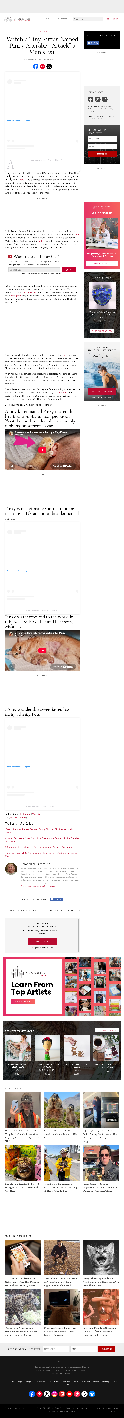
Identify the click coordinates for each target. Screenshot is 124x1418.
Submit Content (66, 1408)
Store (69, 1385)
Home (34, 31)
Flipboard (91, 111)
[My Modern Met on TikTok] (77, 1394)
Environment (85, 1382)
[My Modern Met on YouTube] (69, 1394)
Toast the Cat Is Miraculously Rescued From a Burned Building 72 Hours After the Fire (61, 1187)
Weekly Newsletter (104, 106)
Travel (115, 1382)
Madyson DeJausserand (34, 60)
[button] (63, 19)
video (20, 179)
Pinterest (102, 109)
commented (60, 392)
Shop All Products (102, 331)
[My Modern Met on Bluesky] (92, 1394)
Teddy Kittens (30, 292)
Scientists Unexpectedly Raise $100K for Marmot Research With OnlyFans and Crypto (61, 1134)
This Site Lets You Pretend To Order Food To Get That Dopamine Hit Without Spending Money (23, 1282)
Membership (112, 19)
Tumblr (109, 109)
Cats (51, 31)
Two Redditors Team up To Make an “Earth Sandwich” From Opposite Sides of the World (60, 1282)
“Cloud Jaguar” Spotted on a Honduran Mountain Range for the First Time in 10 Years (21, 1331)
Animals (43, 31)
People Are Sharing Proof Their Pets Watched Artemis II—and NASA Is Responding (60, 1331)
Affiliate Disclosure (56, 1411)
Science (96, 1382)
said (64, 355)
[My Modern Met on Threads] (84, 1394)
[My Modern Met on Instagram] (54, 1394)
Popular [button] (47, 19)
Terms (73, 1411)
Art (13, 1382)
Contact (76, 1408)
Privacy (66, 1411)
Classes (75, 1382)
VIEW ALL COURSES (102, 263)
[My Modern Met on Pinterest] (39, 1394)
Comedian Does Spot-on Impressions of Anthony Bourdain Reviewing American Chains (100, 1187)
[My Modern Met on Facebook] (32, 1394)
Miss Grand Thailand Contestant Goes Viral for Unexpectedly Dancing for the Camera (99, 1331)
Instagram (15, 295)
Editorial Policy (48, 1408)
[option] (70, 1006)
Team (57, 1408)
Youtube (36, 814)
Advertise (83, 1408)
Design (19, 1382)
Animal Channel (18, 817)
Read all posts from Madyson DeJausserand (38, 886)
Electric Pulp (114, 1411)
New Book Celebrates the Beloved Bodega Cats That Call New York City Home (22, 1187)
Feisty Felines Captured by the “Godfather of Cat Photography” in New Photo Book (101, 1282)
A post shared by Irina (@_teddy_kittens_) (46, 160)
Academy (61, 1385)
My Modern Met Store (19, 1031)
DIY (50, 1382)
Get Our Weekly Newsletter (66, 911)
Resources (66, 1382)
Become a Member (42, 941)
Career (56, 1382)
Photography (29, 1382)
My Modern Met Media (101, 117)
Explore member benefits (43, 947)
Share (58, 899)
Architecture (41, 1382)
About (39, 1408)
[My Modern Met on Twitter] (47, 1394)
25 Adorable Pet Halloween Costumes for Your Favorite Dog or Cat (39, 847)
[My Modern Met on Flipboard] (62, 1394)
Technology (105, 1382)
